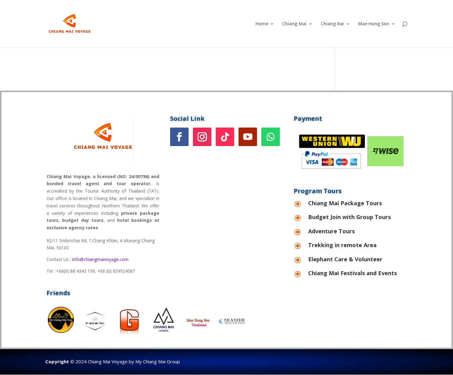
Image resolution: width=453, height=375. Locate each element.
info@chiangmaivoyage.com (100, 259)
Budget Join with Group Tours (349, 217)
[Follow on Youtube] (248, 137)
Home (261, 24)
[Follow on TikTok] (225, 137)
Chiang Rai (332, 24)
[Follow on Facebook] (179, 137)
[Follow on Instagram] (202, 137)
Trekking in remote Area (342, 245)
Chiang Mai (294, 24)
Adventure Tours (331, 231)
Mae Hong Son (373, 24)
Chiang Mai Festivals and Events (352, 273)
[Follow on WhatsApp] (270, 137)
